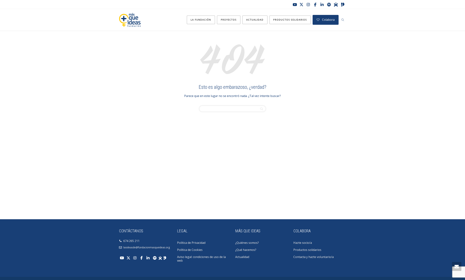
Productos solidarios (290, 19)
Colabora (328, 20)
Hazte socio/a (302, 243)
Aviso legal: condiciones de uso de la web (201, 259)
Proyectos (228, 19)
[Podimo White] (165, 258)
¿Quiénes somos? (247, 243)
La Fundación (201, 19)
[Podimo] (342, 4)
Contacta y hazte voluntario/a (313, 257)
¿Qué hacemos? (245, 250)
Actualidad (255, 19)
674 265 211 (131, 241)
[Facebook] (315, 4)
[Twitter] (301, 4)
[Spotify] (329, 4)
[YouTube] (294, 4)
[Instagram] (308, 4)
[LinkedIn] (322, 4)
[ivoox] (336, 4)
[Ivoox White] (160, 258)
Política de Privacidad (191, 243)
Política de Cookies (190, 250)
